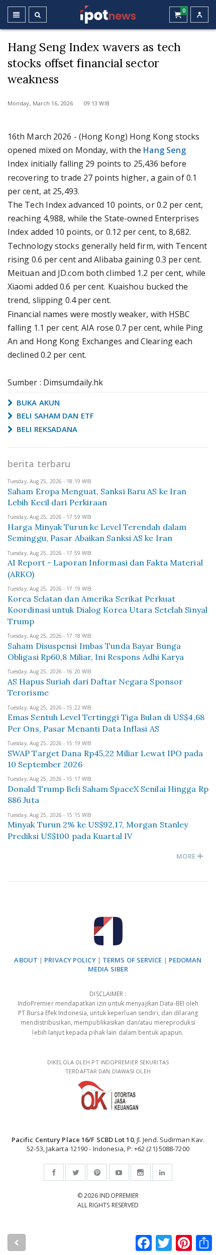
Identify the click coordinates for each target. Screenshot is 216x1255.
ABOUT (26, 959)
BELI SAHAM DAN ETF (54, 415)
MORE (186, 856)
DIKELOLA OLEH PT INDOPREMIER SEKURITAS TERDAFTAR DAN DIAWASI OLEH (108, 1066)
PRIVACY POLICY (69, 959)
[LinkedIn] (162, 1172)
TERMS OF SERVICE (132, 959)
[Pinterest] (97, 1172)
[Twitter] (75, 1172)
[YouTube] (119, 1172)
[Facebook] (54, 1172)
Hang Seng (164, 150)
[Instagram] (141, 1172)
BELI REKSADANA (46, 429)
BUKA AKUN (37, 402)
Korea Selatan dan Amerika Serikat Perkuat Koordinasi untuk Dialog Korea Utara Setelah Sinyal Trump (107, 610)
